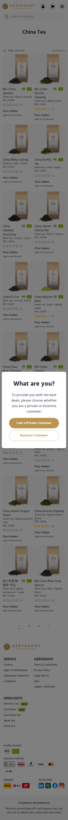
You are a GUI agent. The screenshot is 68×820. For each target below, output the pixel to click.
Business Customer (34, 435)
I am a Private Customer (34, 423)
